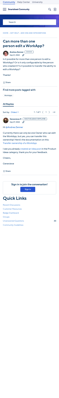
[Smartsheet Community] (19, 9)
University (37, 2)
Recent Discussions (11, 205)
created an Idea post (30, 148)
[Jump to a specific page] (54, 112)
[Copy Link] (23, 55)
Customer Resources (12, 209)
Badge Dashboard (11, 213)
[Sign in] (54, 9)
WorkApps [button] (8, 95)
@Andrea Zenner (14, 127)
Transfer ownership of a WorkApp (20, 143)
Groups (6, 217)
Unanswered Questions (29, 221)
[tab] (8, 104)
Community (9, 2)
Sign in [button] (28, 189)
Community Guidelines (13, 225)
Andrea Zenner (16, 52)
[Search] (49, 9)
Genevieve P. (16, 119)
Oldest (14, 112)
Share (7, 82)
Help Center (23, 2)
